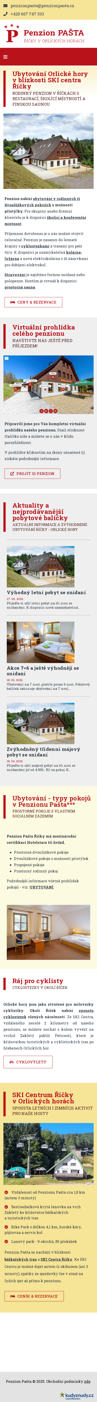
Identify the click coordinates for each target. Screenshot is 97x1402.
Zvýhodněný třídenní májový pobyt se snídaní (43, 752)
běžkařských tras (21, 1259)
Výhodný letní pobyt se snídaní (46, 592)
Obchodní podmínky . (68, 1381)
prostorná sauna (20, 287)
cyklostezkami (35, 246)
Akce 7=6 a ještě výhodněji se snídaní (43, 671)
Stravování (15, 274)
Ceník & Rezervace (37, 1296)
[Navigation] (5, 56)
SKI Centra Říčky (56, 1259)
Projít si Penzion (35, 473)
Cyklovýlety (31, 1062)
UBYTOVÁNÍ (41, 887)
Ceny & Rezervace (36, 302)
